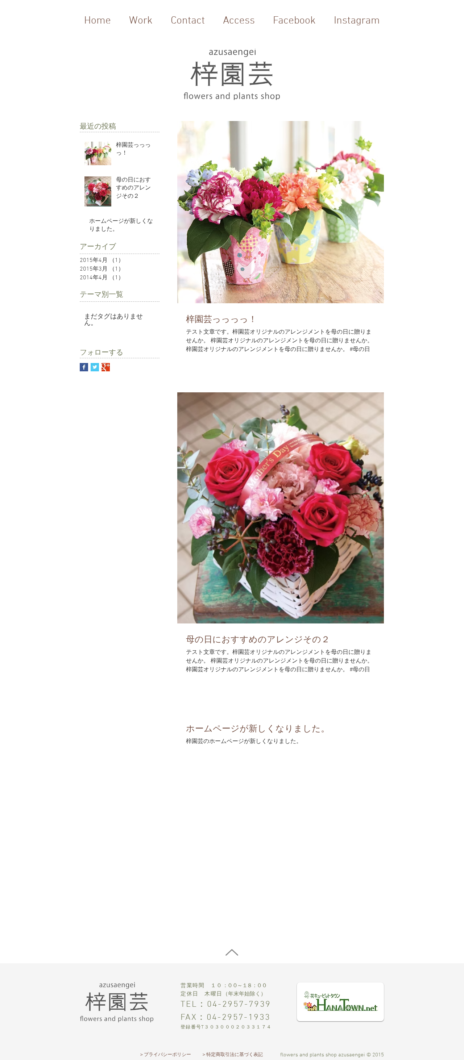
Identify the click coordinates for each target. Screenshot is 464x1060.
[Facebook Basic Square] (84, 367)
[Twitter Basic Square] (95, 367)
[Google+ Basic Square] (106, 367)
